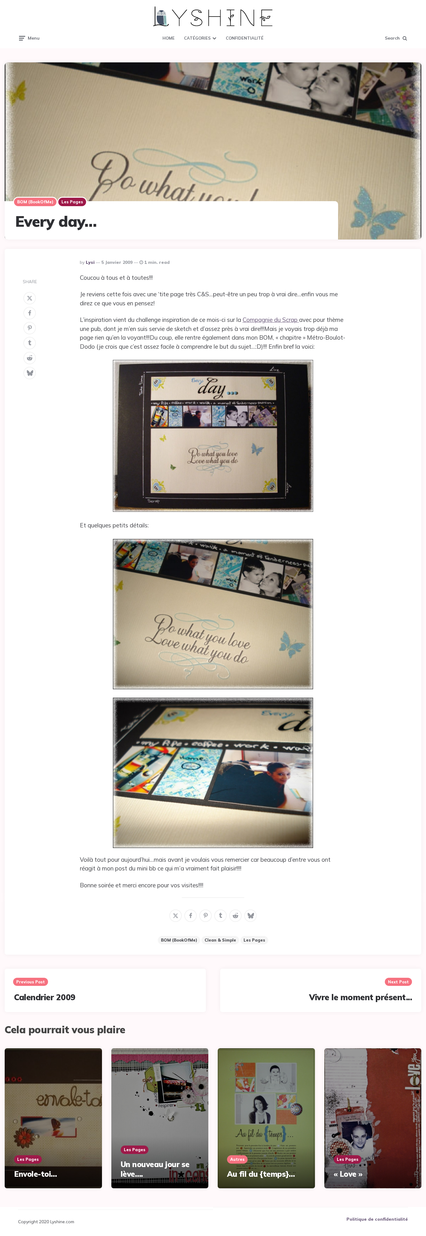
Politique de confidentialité (377, 1219)
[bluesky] (29, 373)
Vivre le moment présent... (360, 997)
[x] (29, 298)
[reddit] (29, 358)
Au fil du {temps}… (261, 1174)
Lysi (90, 262)
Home (168, 38)
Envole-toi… (35, 1174)
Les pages (72, 201)
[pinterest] (29, 328)
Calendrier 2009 (44, 997)
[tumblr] (29, 343)
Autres (237, 1159)
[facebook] (29, 313)
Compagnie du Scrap (271, 319)
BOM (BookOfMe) (35, 201)
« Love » (348, 1174)
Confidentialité (245, 38)
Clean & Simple (220, 940)
